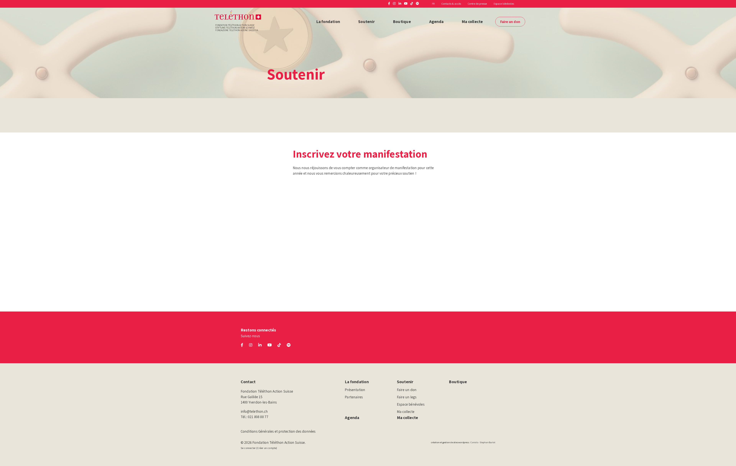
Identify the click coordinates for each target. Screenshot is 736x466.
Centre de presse (477, 3)
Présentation (355, 389)
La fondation (328, 21)
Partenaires (354, 397)
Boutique (402, 21)
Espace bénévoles (504, 3)
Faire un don (510, 21)
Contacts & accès (451, 3)
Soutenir (366, 21)
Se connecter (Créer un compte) (259, 448)
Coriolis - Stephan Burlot (482, 442)
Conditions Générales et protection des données (278, 431)
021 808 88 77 (258, 416)
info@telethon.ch (254, 411)
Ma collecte (472, 21)
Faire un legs (406, 397)
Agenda (436, 21)
